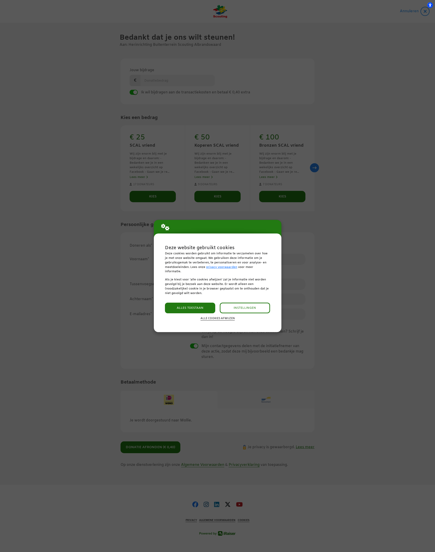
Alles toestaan (190, 308)
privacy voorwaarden (221, 267)
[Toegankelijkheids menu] (430, 5)
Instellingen (245, 308)
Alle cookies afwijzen (218, 318)
